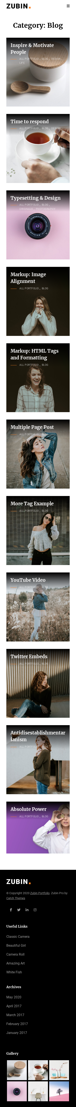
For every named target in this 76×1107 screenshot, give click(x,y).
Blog (45, 58)
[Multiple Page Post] (38, 454)
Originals (26, 209)
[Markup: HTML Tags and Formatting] (38, 377)
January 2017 (16, 1033)
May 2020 (13, 997)
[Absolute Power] (38, 827)
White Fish (14, 972)
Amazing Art (15, 963)
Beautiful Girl (16, 946)
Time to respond (30, 122)
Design (56, 58)
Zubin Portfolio (40, 893)
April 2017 (14, 1006)
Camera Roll (15, 954)
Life (22, 62)
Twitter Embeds (29, 656)
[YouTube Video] (38, 606)
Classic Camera (18, 937)
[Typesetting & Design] (38, 224)
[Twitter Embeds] (38, 683)
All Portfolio (29, 58)
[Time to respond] (38, 148)
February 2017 (17, 1024)
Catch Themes (15, 898)
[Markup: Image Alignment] (38, 301)
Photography (46, 209)
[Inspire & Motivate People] (38, 72)
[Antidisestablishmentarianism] (38, 759)
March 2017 (15, 1015)
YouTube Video (28, 580)
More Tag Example (32, 504)
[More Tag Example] (38, 530)
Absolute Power (28, 809)
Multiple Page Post (32, 427)
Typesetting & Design (36, 198)
